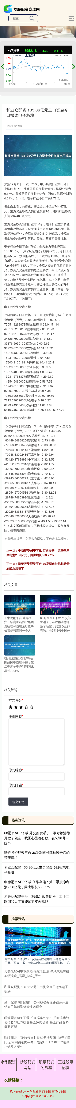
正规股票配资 (65, 1064)
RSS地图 (45, 1091)
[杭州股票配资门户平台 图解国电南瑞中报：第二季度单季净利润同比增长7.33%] (19, 645)
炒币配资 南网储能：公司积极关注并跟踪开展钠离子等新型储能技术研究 (36, 1004)
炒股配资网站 (27, 1064)
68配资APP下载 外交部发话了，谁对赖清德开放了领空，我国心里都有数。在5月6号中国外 (37, 837)
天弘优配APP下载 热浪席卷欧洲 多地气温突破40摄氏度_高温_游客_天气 (36, 973)
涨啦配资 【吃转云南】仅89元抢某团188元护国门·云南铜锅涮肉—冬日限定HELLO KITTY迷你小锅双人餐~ (37, 1042)
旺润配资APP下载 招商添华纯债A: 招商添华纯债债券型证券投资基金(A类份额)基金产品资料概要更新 (36, 1022)
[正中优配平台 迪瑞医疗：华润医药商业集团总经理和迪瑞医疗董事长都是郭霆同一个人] (19, 604)
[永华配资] (22, 9)
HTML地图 (59, 1091)
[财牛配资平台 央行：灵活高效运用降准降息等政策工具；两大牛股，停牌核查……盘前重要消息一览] (38, 941)
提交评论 (18, 802)
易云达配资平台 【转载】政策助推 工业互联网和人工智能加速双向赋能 (36, 899)
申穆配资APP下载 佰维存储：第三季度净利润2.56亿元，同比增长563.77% (37, 552)
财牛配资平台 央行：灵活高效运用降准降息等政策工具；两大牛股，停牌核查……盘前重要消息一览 (38, 961)
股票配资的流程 (46, 1064)
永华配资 (8, 1061)
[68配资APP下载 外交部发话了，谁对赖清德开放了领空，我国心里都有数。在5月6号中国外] (55, 604)
